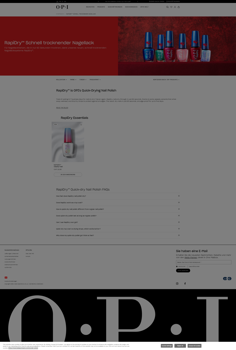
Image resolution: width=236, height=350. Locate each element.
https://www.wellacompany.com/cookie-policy (23, 348)
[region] (118, 346)
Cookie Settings (167, 345)
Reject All (180, 345)
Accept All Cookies (194, 345)
